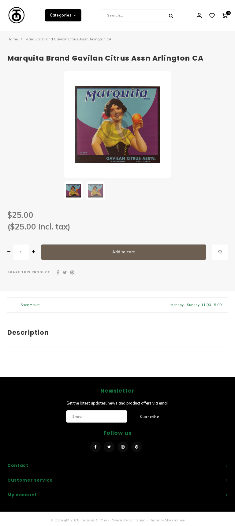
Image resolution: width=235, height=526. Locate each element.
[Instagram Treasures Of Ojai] (123, 447)
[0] (225, 15)
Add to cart (123, 252)
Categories (61, 15)
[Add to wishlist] (220, 252)
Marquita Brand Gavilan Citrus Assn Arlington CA (68, 39)
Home (12, 39)
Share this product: (29, 272)
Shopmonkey (175, 520)
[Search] (171, 15)
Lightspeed (137, 520)
